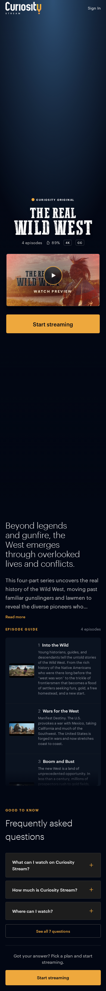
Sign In (94, 8)
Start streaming (53, 324)
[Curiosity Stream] (23, 8)
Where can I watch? (32, 911)
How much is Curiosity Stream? (44, 890)
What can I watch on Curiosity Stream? (43, 865)
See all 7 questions (53, 931)
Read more (15, 616)
